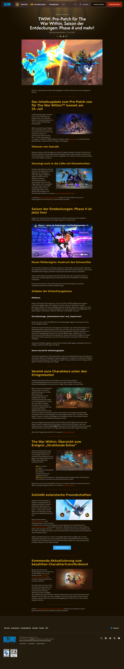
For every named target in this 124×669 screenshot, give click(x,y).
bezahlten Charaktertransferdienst (40, 576)
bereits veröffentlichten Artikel (65, 193)
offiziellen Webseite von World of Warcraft (50, 609)
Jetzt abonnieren (62, 547)
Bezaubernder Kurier (38, 521)
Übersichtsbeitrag (68, 432)
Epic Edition (73, 139)
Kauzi (54, 529)
